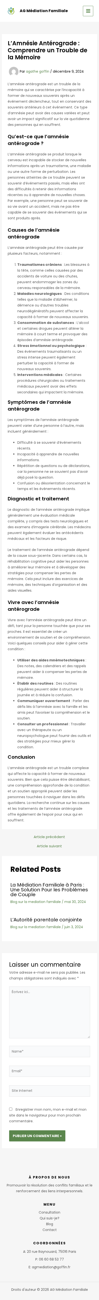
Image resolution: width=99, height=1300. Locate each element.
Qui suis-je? (49, 1218)
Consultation (49, 1212)
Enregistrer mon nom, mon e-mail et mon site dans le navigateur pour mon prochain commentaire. (48, 1115)
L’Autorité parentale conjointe (46, 919)
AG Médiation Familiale (44, 11)
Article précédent (49, 837)
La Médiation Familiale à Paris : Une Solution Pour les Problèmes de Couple (49, 889)
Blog (49, 1224)
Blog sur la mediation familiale (35, 901)
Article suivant (49, 846)
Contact (50, 1229)
